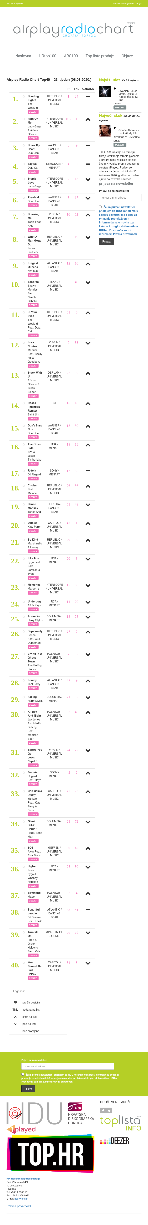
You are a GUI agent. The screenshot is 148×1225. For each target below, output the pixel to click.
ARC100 (71, 56)
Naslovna (23, 56)
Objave (127, 56)
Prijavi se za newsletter (114, 191)
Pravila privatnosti (19, 1206)
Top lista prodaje (100, 56)
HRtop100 (47, 56)
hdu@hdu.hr (21, 1198)
